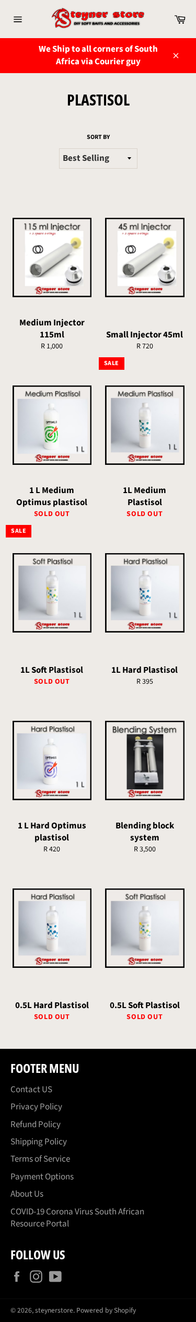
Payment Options (42, 1177)
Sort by (98, 137)
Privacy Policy (36, 1107)
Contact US (31, 1089)
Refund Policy (35, 1124)
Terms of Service (40, 1159)
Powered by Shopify (106, 1310)
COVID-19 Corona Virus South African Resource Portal (77, 1218)
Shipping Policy (38, 1142)
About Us (26, 1194)
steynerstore (54, 1310)
